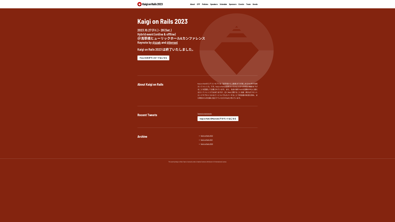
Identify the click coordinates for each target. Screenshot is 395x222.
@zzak (156, 42)
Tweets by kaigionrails (205, 114)
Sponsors (232, 4)
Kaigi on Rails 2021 (207, 140)
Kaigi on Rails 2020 (207, 144)
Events (241, 4)
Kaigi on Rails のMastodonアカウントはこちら (218, 119)
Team (248, 4)
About (192, 4)
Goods (255, 4)
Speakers (214, 4)
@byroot (172, 42)
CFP (198, 4)
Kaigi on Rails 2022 (207, 136)
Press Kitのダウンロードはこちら (153, 58)
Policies (205, 4)
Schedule (223, 4)
